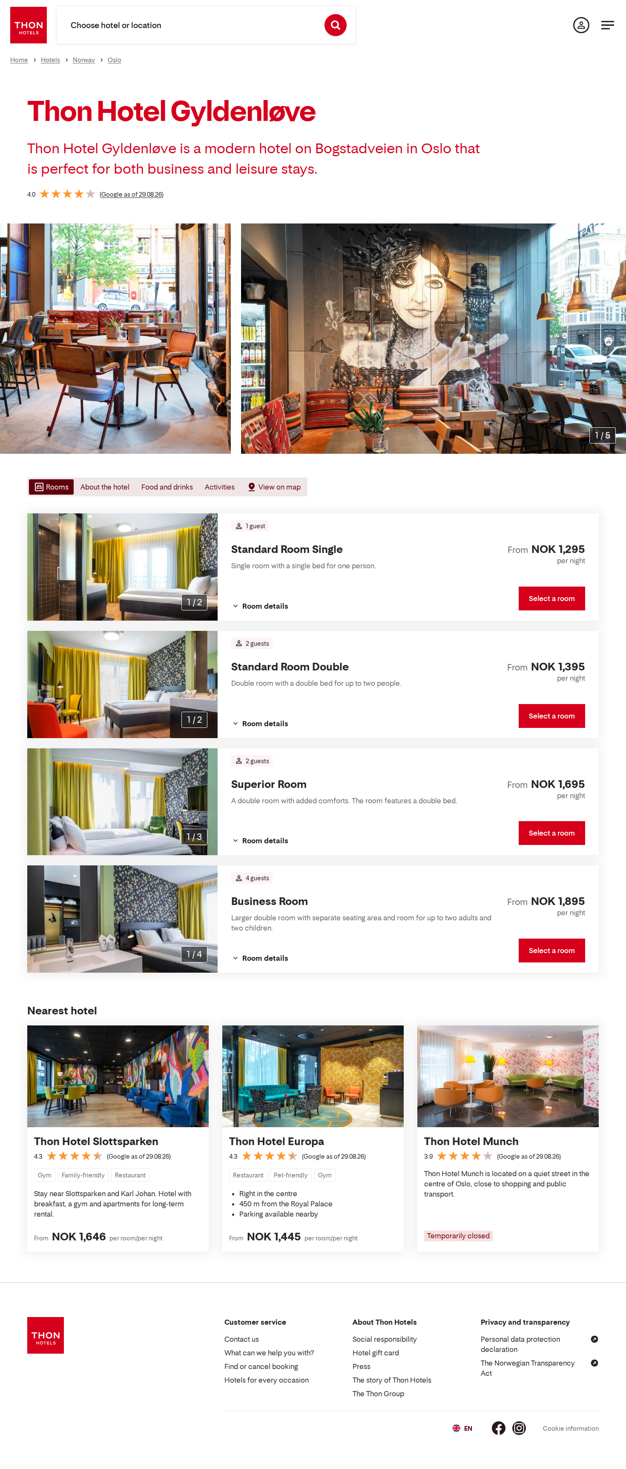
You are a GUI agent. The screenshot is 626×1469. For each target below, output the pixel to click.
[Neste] (616, 339)
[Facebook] (498, 1428)
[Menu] (608, 25)
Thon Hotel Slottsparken (96, 1141)
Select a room (552, 598)
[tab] (50, 487)
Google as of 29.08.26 (131, 194)
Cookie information (571, 1428)
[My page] (581, 25)
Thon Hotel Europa (276, 1141)
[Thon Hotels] (28, 25)
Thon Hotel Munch (471, 1141)
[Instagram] (519, 1428)
